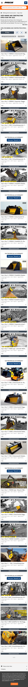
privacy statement (5, 680)
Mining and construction (9, 13)
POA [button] (2, 58)
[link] (14, 45)
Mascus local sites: (7, 666)
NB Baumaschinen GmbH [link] (14, 60)
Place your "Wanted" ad (14, 140)
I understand (14, 683)
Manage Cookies (16, 679)
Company (3, 669)
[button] (7, 32)
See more (24, 24)
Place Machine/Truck (25, 2)
